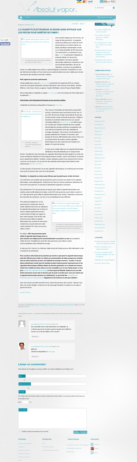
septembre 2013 (100, 194)
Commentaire (23, 410)
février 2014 (99, 178)
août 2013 (98, 198)
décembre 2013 (100, 184)
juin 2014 (98, 164)
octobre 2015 (99, 124)
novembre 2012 (100, 228)
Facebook (97, 444)
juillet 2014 (99, 161)
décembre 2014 (100, 158)
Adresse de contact (24, 384)
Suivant (83, 24)
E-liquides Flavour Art (24, 450)
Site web (21, 392)
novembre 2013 (100, 188)
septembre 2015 (100, 128)
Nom (22, 376)
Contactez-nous (73, 439)
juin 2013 (98, 204)
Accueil (28, 17)
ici (29, 95)
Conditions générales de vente (50, 450)
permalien (26, 306)
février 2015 (99, 151)
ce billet (61, 55)
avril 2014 (98, 171)
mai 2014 (98, 168)
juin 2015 (98, 138)
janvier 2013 (99, 221)
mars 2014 (99, 174)
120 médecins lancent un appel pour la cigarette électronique (103, 37)
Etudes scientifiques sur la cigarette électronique (48, 305)
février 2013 (99, 218)
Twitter (96, 452)
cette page (58, 105)
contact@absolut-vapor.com (74, 448)
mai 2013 (98, 208)
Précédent (74, 24)
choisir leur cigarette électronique (35, 270)
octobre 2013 (99, 191)
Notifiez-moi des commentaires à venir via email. (35, 431)
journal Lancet (44, 83)
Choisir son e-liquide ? (24, 457)
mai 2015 (98, 141)
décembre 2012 (100, 224)
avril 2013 (98, 211)
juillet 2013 (99, 201)
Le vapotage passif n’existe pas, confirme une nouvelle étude (104, 45)
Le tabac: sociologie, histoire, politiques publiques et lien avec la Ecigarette (105, 254)
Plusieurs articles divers (103, 263)
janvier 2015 (99, 155)
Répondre (35, 336)
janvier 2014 (99, 181)
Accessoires (21, 447)
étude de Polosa (65, 122)
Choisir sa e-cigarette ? (24, 453)
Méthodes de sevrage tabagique (105, 260)
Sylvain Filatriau (25, 292)
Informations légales (47, 447)
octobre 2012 (99, 231)
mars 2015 (99, 148)
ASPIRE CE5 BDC (36, 164)
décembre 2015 (100, 121)
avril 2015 (98, 144)
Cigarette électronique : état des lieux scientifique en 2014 (104, 101)
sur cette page (52, 93)
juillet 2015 (99, 135)
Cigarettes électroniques (24, 443)
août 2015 (98, 131)
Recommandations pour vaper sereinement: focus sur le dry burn (104, 109)
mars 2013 (99, 214)
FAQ (43, 443)
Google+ (96, 448)
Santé (19, 460)
